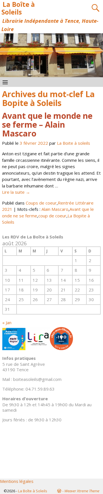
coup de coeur (52, 216)
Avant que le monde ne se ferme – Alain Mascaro (47, 124)
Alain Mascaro (54, 209)
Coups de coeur (41, 203)
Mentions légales (16, 481)
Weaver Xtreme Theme (81, 490)
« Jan (6, 322)
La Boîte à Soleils (18, 8)
